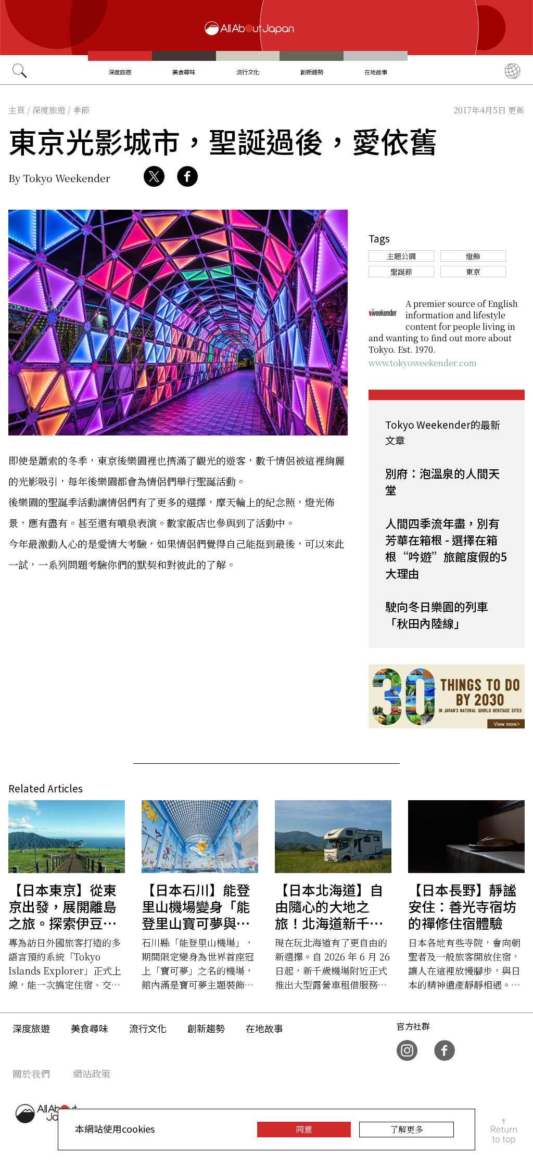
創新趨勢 (311, 72)
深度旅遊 (119, 72)
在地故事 (375, 72)
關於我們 (31, 1073)
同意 (304, 1129)
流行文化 (247, 72)
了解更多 (406, 1129)
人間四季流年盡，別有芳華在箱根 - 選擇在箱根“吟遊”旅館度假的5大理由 (446, 548)
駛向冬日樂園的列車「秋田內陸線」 (436, 614)
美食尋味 (183, 72)
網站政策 (91, 1073)
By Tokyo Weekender (59, 178)
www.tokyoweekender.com (423, 363)
